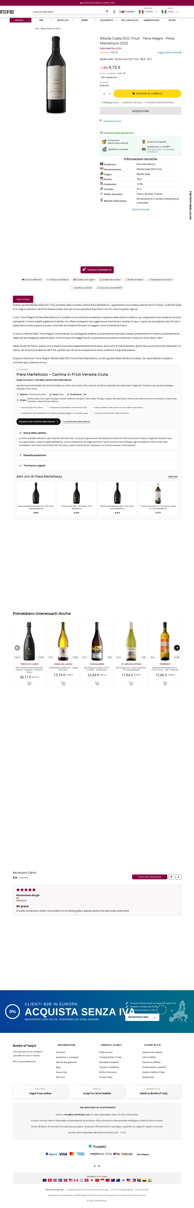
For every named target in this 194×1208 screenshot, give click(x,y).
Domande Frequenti (109, 1062)
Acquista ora (140, 111)
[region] (56, 75)
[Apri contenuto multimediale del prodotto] (56, 75)
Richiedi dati (148, 1077)
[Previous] (17, 648)
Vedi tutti (173, 476)
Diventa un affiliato (151, 1062)
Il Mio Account (106, 1052)
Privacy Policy (105, 1077)
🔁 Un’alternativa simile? (110, 279)
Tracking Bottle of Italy (110, 1057)
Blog (58, 1067)
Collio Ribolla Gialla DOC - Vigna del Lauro (63, 668)
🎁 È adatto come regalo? (84, 279)
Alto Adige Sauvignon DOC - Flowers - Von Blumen (97, 668)
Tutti (36, 28)
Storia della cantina (34, 432)
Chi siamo (60, 1052)
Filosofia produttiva (34, 455)
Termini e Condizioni (109, 1067)
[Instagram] (99, 1165)
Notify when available (190, 205)
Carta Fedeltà (149, 1057)
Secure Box (61, 1072)
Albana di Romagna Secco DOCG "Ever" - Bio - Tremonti (165, 668)
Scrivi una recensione (149, 876)
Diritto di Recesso (108, 1072)
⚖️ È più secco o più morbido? (109, 287)
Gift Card (60, 1077)
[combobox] (67, 12)
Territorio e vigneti (34, 465)
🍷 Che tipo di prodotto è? (58, 279)
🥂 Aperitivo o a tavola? (82, 287)
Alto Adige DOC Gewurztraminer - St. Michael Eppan (131, 668)
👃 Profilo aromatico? (134, 279)
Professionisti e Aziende (154, 1067)
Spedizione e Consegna (67, 1057)
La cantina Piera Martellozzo (76, 421)
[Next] (177, 648)
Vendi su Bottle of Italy (153, 1072)
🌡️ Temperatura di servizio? (160, 279)
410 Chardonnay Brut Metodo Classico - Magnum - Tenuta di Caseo (29, 669)
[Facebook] (94, 1165)
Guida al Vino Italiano (152, 1052)
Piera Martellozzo (111, 48)
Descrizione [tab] (23, 299)
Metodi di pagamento (66, 1062)
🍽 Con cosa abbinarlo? (32, 279)
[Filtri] (171, 876)
